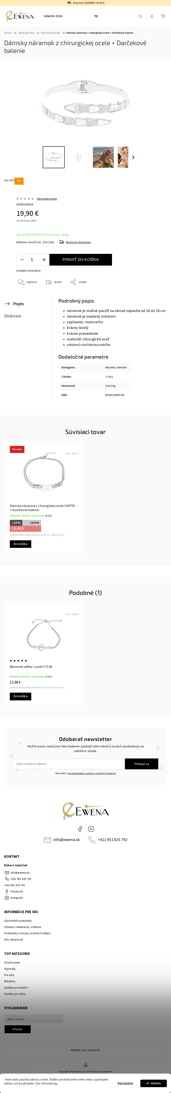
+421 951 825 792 (112, 840)
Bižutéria (9, 981)
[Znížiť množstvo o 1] (22, 259)
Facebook (80, 829)
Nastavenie (125, 1083)
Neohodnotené (47, 198)
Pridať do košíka (81, 259)
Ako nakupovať (13, 940)
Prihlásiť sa (141, 764)
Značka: (24, 204)
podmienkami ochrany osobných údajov (92, 773)
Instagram (91, 829)
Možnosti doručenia (78, 242)
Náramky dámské (116, 367)
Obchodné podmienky (18, 921)
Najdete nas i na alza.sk (85, 1050)
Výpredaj (9, 969)
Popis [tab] (18, 303)
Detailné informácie (28, 271)
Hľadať (18, 1029)
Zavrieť (155, 296)
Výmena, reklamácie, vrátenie (22, 927)
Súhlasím (155, 1083)
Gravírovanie (12, 963)
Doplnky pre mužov (16, 988)
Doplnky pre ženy (15, 994)
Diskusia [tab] (12, 316)
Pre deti (9, 975)
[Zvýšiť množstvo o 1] (44, 259)
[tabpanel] (44, 497)
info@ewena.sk (66, 840)
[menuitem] (53, 16)
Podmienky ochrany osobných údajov (27, 933)
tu (56, 1083)
